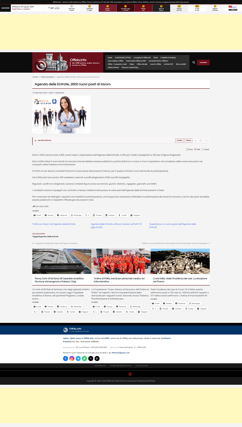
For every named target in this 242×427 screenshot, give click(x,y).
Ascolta (179, 140)
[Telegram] (78, 358)
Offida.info (78, 60)
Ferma (188, 140)
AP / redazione (57, 93)
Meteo (132, 64)
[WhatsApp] (84, 358)
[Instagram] (71, 358)
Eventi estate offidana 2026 (136, 61)
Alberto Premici (113, 67)
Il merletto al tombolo (168, 58)
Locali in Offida (155, 64)
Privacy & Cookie (142, 366)
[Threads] (97, 358)
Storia (156, 58)
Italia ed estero (38, 234)
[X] (90, 358)
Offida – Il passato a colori (117, 64)
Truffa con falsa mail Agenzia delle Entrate (53, 224)
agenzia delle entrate (48, 237)
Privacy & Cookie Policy (130, 67)
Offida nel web (142, 64)
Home (110, 58)
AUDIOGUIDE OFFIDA (123, 58)
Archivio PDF (168, 64)
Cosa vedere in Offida (115, 61)
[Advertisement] (121, 32)
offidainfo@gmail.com (120, 353)
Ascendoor (132, 381)
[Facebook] (65, 358)
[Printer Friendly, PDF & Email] (197, 149)
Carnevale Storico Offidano (158, 61)
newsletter (203, 62)
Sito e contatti (181, 64)
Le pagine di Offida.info (142, 58)
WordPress (150, 381)
